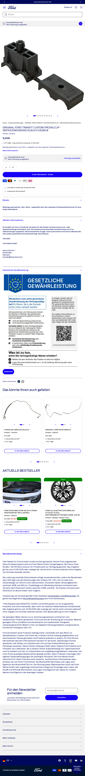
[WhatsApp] (22, 381)
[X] (65, 760)
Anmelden (61, 697)
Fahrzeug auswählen (72, 158)
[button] (77, 768)
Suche (11, 14)
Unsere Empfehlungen (15, 123)
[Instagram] (70, 760)
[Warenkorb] (81, 7)
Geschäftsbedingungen (33, 599)
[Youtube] (76, 760)
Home (5, 123)
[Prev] (31, 462)
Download (8, 371)
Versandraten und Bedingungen (61, 596)
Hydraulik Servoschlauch (16, 430)
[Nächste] (80, 2)
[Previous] (14, 424)
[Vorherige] (4, 2)
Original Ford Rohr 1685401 (58, 430)
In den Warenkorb (22, 451)
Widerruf (68, 7)
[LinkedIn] (81, 760)
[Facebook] (59, 760)
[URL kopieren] (19, 381)
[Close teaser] (71, 762)
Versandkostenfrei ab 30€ (42, 2)
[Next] (29, 424)
